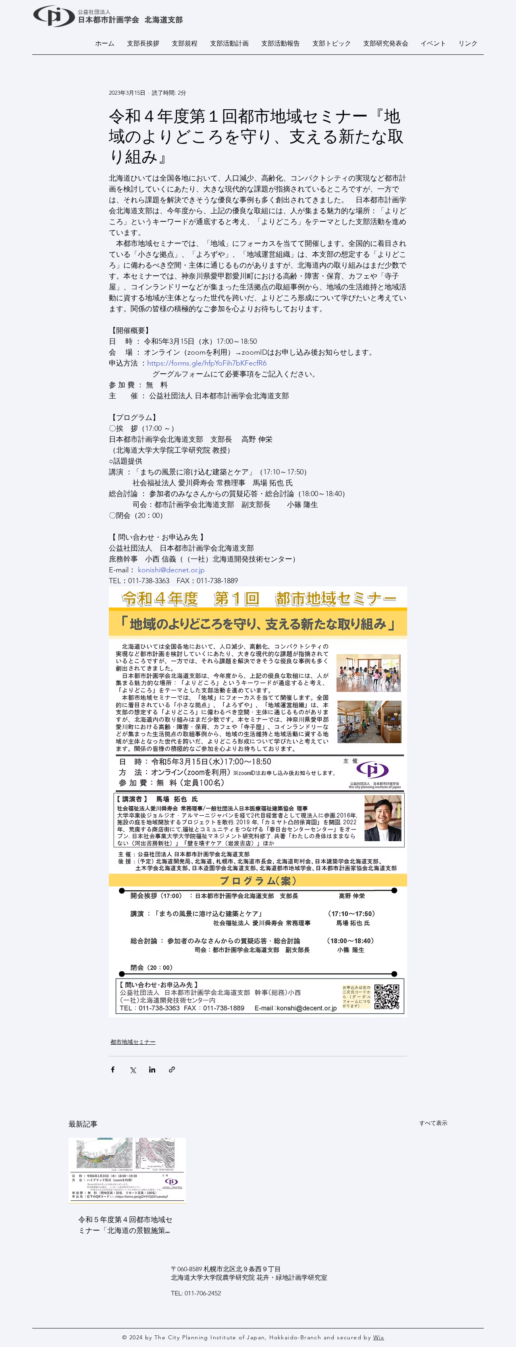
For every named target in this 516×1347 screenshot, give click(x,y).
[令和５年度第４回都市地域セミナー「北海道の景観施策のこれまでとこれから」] (127, 1171)
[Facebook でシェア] (113, 1069)
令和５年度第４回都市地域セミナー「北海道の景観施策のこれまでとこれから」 (125, 1224)
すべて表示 (433, 1123)
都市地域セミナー (133, 1042)
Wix (378, 1337)
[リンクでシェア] (172, 1069)
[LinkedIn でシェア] (152, 1069)
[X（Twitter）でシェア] (132, 1069)
